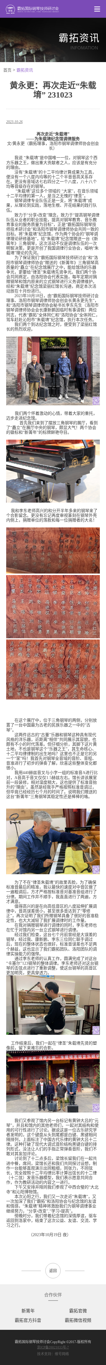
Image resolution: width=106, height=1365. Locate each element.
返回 (53, 1270)
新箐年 (28, 1311)
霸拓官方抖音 (28, 1320)
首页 (7, 70)
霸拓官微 (78, 1311)
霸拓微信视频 (78, 1320)
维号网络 (62, 1354)
